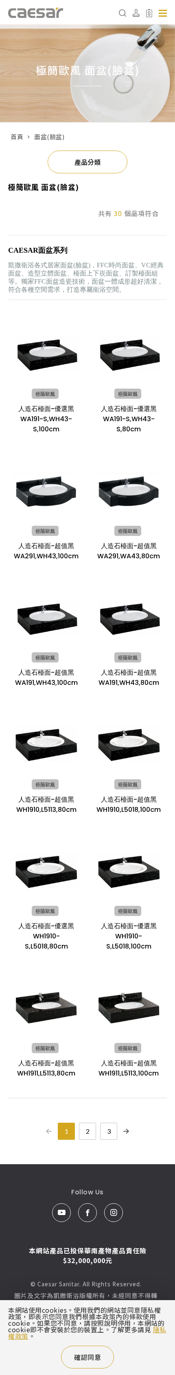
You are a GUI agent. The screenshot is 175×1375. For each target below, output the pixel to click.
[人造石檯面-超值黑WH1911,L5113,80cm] (46, 1007)
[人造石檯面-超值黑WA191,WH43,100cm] (46, 617)
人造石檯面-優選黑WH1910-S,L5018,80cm (46, 936)
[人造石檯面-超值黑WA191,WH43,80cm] (129, 617)
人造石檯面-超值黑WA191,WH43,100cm (46, 677)
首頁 (17, 136)
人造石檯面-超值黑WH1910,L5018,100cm (128, 804)
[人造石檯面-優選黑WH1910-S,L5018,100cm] (129, 870)
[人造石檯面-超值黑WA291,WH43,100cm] (46, 490)
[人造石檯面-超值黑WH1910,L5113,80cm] (46, 743)
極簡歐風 (45, 393)
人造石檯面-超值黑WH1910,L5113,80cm (46, 804)
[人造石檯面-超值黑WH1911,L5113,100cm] (129, 1007)
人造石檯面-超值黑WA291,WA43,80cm (128, 551)
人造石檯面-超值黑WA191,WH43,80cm (128, 677)
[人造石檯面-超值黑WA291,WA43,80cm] (129, 490)
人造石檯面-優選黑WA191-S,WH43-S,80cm (129, 419)
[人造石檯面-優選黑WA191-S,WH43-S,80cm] (129, 353)
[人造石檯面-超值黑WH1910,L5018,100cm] (129, 743)
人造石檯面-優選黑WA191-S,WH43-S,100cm (46, 419)
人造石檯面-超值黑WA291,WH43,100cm (46, 551)
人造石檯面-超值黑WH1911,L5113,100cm (128, 1068)
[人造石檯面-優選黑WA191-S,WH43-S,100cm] (46, 353)
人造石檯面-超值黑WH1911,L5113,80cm (46, 1068)
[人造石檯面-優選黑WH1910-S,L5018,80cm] (46, 870)
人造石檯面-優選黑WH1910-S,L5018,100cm (129, 936)
